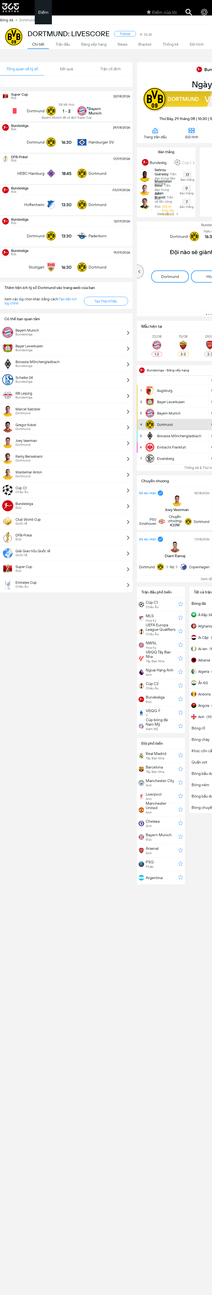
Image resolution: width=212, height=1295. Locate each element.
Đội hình (191, 137)
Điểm (43, 12)
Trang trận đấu (155, 137)
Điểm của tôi (164, 12)
